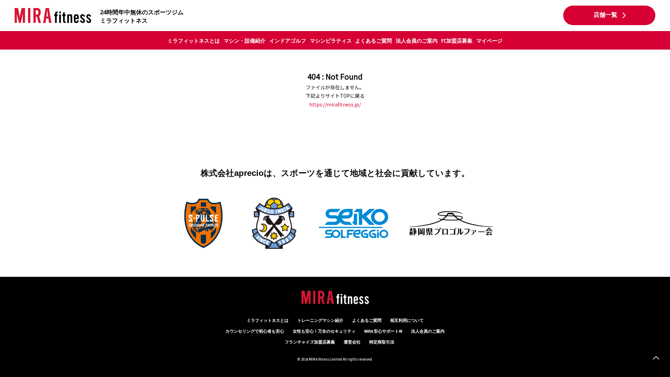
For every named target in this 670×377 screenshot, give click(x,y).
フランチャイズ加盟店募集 (310, 342)
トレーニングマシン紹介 (320, 320)
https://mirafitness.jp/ (335, 104)
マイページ (489, 41)
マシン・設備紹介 (245, 41)
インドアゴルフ (287, 41)
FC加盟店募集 (456, 41)
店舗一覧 (605, 15)
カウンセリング (254, 331)
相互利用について (407, 320)
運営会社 (352, 342)
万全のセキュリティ (324, 331)
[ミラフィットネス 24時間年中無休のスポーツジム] (53, 15)
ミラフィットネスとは (194, 41)
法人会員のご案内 (417, 41)
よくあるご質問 (373, 41)
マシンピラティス (331, 41)
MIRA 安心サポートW (383, 331)
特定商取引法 (381, 342)
